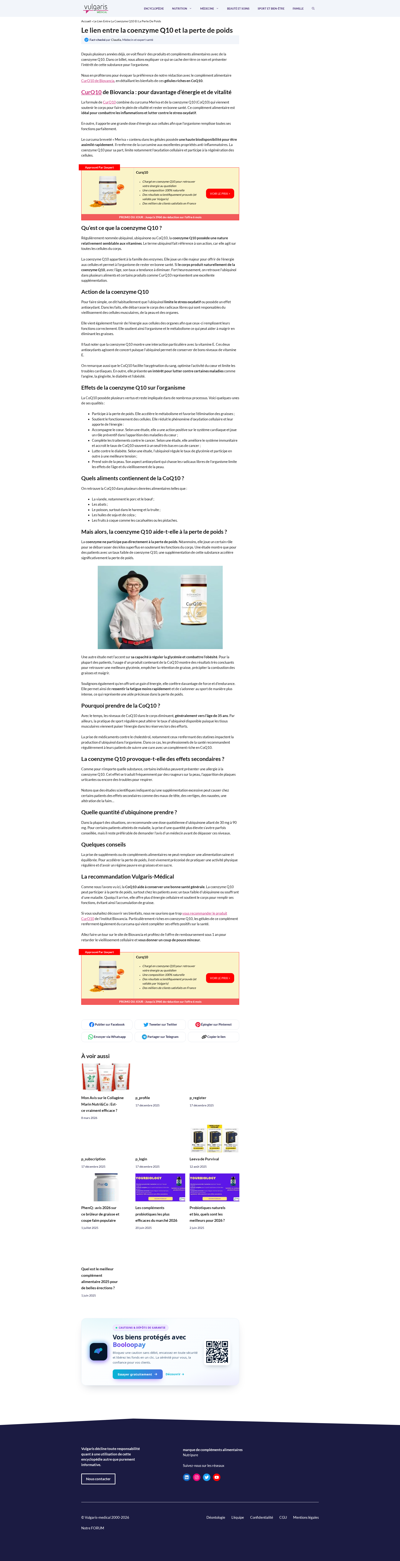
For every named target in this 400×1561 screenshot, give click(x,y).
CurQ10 (91, 92)
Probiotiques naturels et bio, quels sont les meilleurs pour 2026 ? (207, 1214)
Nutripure (190, 1455)
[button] (313, 8)
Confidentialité (261, 1517)
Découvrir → (175, 1374)
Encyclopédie (154, 8)
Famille (298, 8)
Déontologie (215, 1517)
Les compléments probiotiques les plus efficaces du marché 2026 (156, 1214)
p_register (198, 1098)
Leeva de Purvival (204, 1159)
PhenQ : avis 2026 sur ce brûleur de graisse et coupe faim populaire (100, 1214)
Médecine (207, 8)
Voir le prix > (220, 193)
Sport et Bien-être (271, 8)
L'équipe (237, 1517)
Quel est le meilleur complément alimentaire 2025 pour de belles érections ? (99, 1278)
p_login (141, 1159)
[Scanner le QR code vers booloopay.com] (217, 1351)
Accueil (86, 21)
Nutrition (179, 8)
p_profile (142, 1098)
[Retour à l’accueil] (95, 8)
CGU (283, 1517)
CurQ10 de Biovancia (97, 81)
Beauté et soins (238, 8)
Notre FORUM (92, 1528)
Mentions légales (306, 1517)
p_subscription (93, 1159)
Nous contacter (98, 1479)
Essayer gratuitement (135, 1374)
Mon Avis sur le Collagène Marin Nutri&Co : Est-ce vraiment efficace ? (102, 1104)
